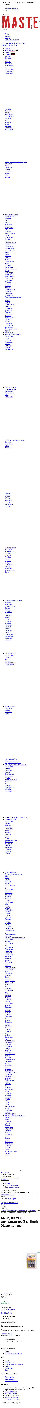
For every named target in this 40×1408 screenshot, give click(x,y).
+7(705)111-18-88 (19, 43)
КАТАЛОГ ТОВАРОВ (9, 45)
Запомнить (6, 1209)
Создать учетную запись (9, 1203)
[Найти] (20, 1170)
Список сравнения (11, 1185)
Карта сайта (9, 1368)
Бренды (7, 1366)
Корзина (4, 1178)
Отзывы (8, 36)
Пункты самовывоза (12, 10)
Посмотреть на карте (12, 1399)
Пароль (3, 1199)
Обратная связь (10, 1362)
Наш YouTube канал (12, 40)
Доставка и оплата (11, 8)
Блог (6, 1370)
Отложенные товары (12, 1187)
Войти (3, 1195)
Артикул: (4, 1295)
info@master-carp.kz (11, 1397)
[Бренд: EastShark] (5, 1306)
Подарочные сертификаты (14, 1364)
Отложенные (9, 1379)
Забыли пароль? (11, 1199)
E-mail (3, 1196)
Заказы (7, 1183)
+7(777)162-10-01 (7, 43)
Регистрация (9, 1195)
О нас (7, 34)
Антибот (4, 1204)
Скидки (7, 38)
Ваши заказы (9, 1377)
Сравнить (11, 1309)
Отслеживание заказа (8, 1192)
